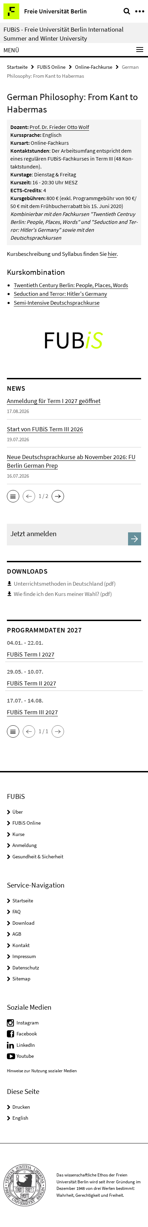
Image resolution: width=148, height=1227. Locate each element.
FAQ (16, 911)
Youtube (25, 1056)
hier (112, 254)
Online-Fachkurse (93, 67)
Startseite (17, 67)
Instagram (28, 1022)
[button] (13, 496)
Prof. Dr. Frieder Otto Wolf (59, 126)
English (20, 1118)
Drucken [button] (21, 1107)
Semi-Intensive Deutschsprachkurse (56, 302)
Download (23, 923)
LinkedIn (26, 1045)
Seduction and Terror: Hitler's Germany (60, 293)
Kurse (18, 834)
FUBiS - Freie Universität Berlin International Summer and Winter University (63, 33)
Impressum (24, 956)
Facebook (27, 1033)
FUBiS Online (51, 67)
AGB (16, 934)
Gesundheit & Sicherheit (37, 856)
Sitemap (21, 978)
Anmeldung (24, 845)
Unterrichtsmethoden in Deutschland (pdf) (65, 583)
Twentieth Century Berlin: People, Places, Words (71, 285)
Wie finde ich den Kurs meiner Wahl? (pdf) (63, 594)
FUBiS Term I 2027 (30, 654)
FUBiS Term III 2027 (32, 712)
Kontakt (21, 945)
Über (17, 811)
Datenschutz (25, 967)
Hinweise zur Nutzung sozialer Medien (42, 1071)
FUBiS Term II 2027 (31, 683)
